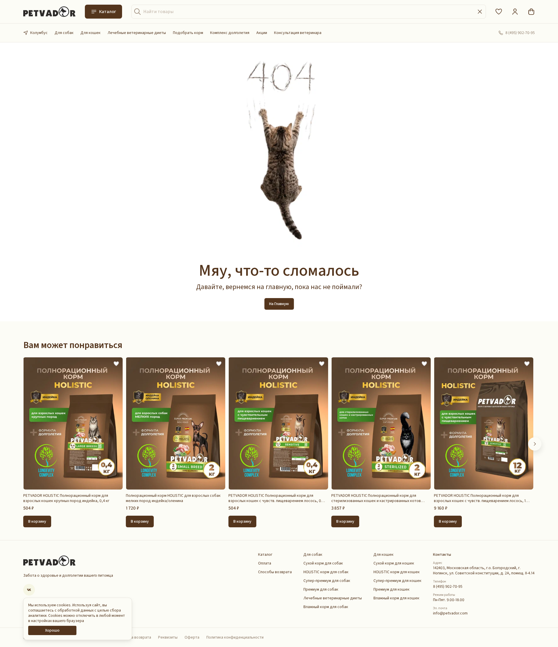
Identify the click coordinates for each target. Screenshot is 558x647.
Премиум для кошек (391, 589)
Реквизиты (168, 637)
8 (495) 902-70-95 (447, 586)
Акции (261, 33)
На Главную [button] (279, 304)
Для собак (64, 33)
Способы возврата (275, 572)
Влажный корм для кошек (396, 598)
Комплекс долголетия (229, 33)
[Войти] (515, 11)
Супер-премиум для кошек (397, 580)
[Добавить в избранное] (116, 363)
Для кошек (91, 33)
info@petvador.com (450, 613)
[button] (498, 11)
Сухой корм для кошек (393, 563)
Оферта (192, 637)
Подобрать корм (188, 33)
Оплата (264, 563)
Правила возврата (135, 637)
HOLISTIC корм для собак (325, 572)
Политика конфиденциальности (235, 637)
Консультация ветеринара (297, 33)
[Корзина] (531, 11)
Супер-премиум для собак (326, 580)
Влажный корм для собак (325, 607)
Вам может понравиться (72, 345)
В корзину (37, 521)
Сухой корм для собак (323, 563)
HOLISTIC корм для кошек (396, 572)
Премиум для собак (320, 589)
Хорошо (52, 630)
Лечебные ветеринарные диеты (137, 33)
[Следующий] (534, 444)
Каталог (107, 11)
